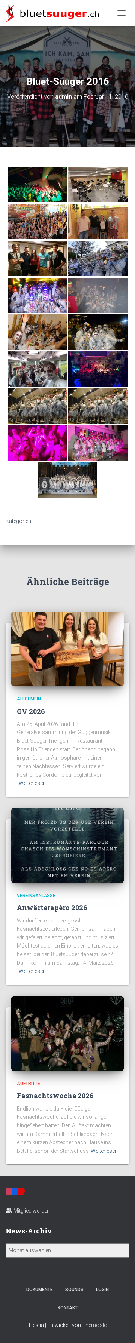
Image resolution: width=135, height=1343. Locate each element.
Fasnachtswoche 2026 (55, 1095)
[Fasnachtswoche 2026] (67, 1033)
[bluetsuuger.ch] (55, 13)
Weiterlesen (32, 783)
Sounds (74, 1289)
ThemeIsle (94, 1325)
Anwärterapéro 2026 (52, 907)
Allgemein (29, 699)
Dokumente (39, 1289)
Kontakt (68, 1307)
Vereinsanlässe (36, 895)
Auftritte (28, 1083)
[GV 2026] (67, 649)
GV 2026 (31, 711)
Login (102, 1289)
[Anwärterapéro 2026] (67, 845)
